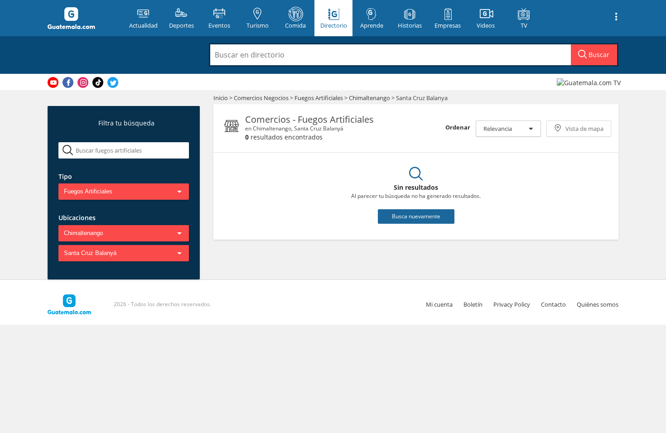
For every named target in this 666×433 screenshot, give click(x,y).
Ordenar (457, 127)
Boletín (473, 304)
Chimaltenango (369, 98)
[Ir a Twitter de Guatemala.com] (112, 82)
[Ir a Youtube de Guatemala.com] (53, 82)
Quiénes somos (597, 304)
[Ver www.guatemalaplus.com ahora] (590, 82)
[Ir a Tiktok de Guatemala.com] (97, 82)
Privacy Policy (511, 304)
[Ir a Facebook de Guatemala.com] (68, 82)
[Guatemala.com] (82, 18)
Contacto (553, 304)
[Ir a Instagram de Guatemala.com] (82, 82)
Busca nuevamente (416, 216)
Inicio (220, 98)
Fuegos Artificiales (319, 98)
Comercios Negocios (262, 98)
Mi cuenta (439, 304)
